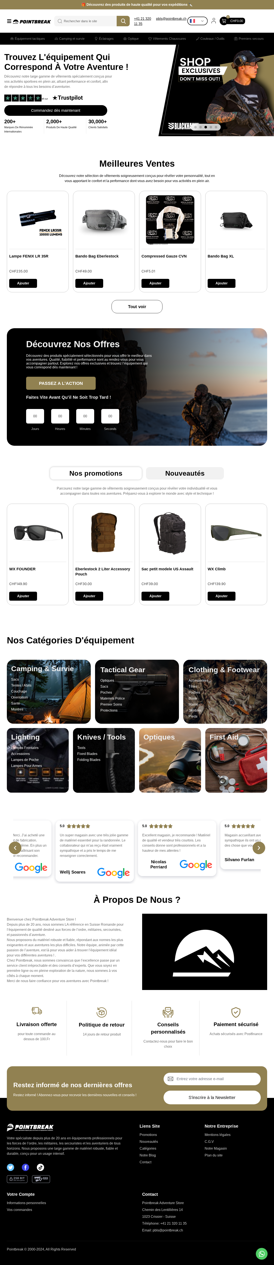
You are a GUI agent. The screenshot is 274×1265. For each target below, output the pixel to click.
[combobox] (89, 21)
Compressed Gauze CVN (164, 256)
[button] (195, 127)
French (198, 21)
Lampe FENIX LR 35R (28, 256)
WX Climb (217, 569)
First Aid (224, 737)
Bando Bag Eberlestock (97, 256)
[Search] (57, 21)
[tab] (96, 473)
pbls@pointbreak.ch (171, 19)
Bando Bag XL (221, 256)
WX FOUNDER (22, 569)
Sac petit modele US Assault (167, 569)
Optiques (159, 737)
